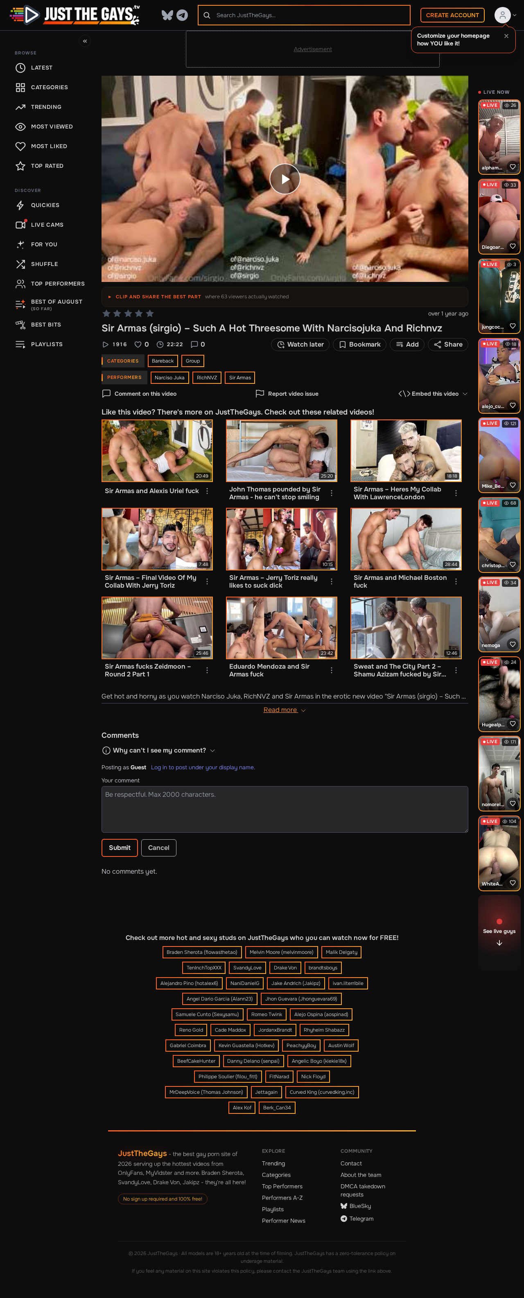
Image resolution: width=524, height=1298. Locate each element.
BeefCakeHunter (196, 1061)
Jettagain (266, 1092)
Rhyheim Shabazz (324, 1030)
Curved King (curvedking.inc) (322, 1092)
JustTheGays (142, 1153)
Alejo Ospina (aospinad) (321, 1014)
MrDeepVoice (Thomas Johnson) (206, 1092)
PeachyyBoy (301, 1045)
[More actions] (207, 491)
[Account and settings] (506, 15)
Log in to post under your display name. (203, 767)
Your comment (121, 780)
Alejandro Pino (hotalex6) (189, 983)
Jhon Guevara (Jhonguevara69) (301, 999)
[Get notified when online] (512, 166)
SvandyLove (247, 967)
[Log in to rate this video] (128, 313)
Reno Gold (191, 1030)
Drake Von (285, 967)
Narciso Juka (170, 377)
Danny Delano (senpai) (253, 1061)
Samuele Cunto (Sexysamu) (207, 1014)
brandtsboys (323, 967)
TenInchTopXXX (204, 967)
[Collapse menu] (85, 41)
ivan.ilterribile (348, 983)
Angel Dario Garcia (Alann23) (220, 999)
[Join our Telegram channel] (182, 15)
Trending (273, 1163)
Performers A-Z (282, 1197)
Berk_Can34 (277, 1107)
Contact (351, 1163)
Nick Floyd (313, 1076)
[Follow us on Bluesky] (167, 15)
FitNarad (279, 1076)
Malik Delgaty (341, 952)
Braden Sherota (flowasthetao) (202, 952)
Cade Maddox (230, 1030)
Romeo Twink (266, 1014)
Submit (120, 847)
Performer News (283, 1220)
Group (193, 361)
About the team (361, 1175)
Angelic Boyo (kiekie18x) (319, 1061)
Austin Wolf (341, 1045)
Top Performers (282, 1186)
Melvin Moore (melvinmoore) (282, 952)
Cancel (158, 847)
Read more (281, 709)
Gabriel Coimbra (188, 1045)
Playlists (273, 1209)
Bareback (163, 361)
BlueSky (360, 1206)
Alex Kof (242, 1107)
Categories (276, 1175)
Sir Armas (240, 377)
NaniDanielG (245, 983)
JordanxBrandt (275, 1030)
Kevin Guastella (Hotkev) (247, 1045)
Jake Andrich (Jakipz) (296, 983)
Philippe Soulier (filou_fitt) (228, 1076)
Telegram (362, 1218)
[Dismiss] (506, 36)
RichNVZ (207, 377)
